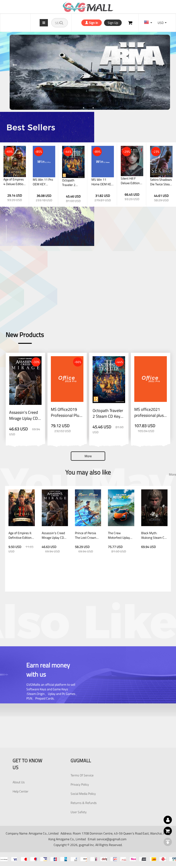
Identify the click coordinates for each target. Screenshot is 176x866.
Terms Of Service (82, 775)
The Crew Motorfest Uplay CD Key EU (119, 535)
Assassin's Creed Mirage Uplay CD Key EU (23, 415)
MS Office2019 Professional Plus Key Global (66, 412)
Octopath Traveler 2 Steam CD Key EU (108, 413)
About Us (19, 782)
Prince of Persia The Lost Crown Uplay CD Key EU (86, 535)
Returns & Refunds (84, 802)
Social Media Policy (83, 793)
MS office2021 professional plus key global (149, 412)
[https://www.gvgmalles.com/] (88, 6)
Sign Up (113, 22)
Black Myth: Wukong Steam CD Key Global (153, 535)
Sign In (93, 22)
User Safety (79, 812)
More (88, 456)
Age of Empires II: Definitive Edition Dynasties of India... (20, 535)
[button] (83, 108)
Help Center (20, 791)
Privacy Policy (80, 784)
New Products (25, 334)
